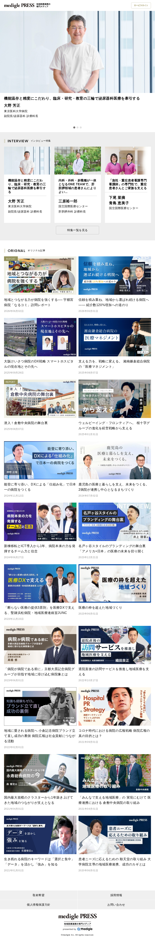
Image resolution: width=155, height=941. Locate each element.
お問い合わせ (116, 904)
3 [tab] (81, 127)
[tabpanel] (77, 66)
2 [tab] (77, 127)
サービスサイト (141, 5)
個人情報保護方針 (38, 904)
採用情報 (116, 895)
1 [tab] (74, 127)
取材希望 (38, 895)
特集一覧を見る (77, 230)
